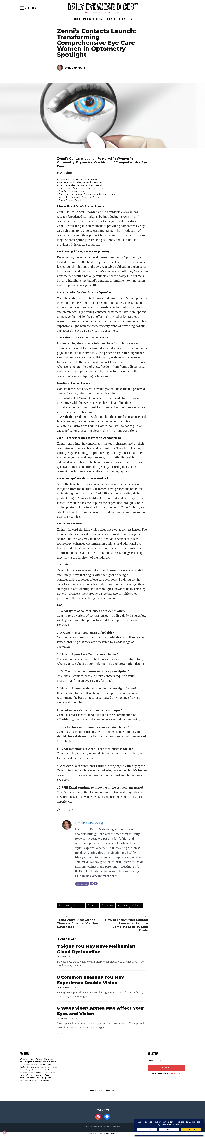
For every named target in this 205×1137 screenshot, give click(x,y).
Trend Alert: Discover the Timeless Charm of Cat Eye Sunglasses (77, 923)
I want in (165, 1068)
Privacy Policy (174, 1073)
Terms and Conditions (96, 1133)
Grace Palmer (61, 957)
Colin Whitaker (62, 1018)
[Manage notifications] (5, 1132)
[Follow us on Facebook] (107, 1117)
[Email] (92, 883)
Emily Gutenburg (74, 67)
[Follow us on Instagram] (98, 1117)
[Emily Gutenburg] (60, 68)
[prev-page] (58, 1033)
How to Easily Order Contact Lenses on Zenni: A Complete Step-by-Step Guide (126, 925)
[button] (131, 19)
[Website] (96, 883)
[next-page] (62, 1033)
